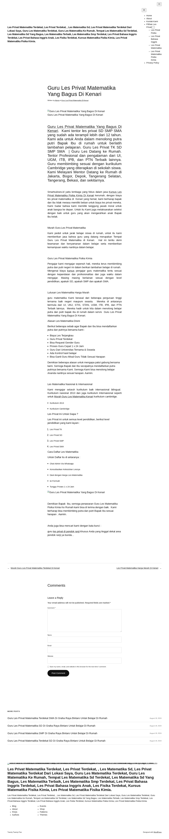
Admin (57, 100)
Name (49, 635)
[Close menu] (144, 10)
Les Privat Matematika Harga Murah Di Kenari (137, 568)
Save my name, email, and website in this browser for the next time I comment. (78, 667)
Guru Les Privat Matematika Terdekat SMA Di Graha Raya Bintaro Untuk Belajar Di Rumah (57, 718)
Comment (51, 608)
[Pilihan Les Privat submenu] (153, 27)
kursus (70, 270)
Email (49, 645)
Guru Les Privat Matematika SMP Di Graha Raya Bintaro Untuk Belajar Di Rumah (52, 733)
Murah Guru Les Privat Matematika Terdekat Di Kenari (35, 568)
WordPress (158, 832)
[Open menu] (159, 4)
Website (50, 656)
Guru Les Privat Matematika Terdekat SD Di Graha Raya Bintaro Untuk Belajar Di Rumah (56, 740)
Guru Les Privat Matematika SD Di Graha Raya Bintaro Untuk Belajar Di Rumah (51, 725)
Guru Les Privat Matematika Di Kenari (74, 100)
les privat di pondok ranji (66, 531)
